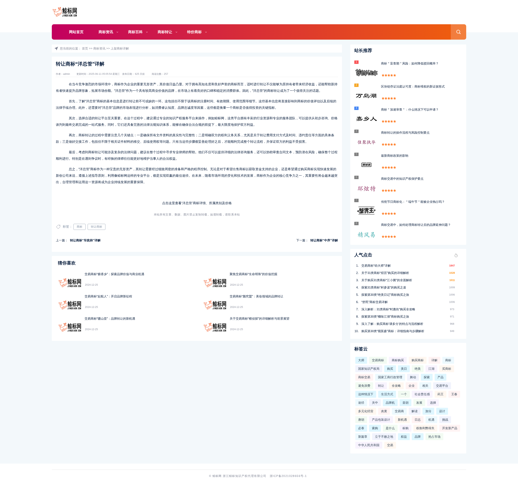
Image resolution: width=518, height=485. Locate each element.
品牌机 (390, 402)
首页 (85, 48)
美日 (404, 368)
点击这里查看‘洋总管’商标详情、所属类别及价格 (197, 203)
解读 (415, 411)
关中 (375, 402)
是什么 (390, 428)
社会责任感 (422, 394)
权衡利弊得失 (425, 428)
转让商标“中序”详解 (324, 240)
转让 (381, 385)
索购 (375, 428)
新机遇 (402, 419)
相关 (425, 385)
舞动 (413, 377)
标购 (405, 428)
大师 (361, 360)
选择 (433, 402)
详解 (434, 360)
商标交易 (364, 377)
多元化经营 (365, 411)
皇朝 (405, 402)
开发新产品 (449, 428)
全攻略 (396, 385)
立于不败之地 (384, 436)
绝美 (418, 368)
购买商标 (418, 360)
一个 (404, 394)
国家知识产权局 (368, 368)
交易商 (399, 411)
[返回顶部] (505, 431)
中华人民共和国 (368, 445)
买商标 (446, 368)
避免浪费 (364, 385)
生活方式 (387, 394)
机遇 (431, 419)
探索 (427, 377)
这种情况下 (365, 394)
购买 (390, 368)
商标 (79, 226)
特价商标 (194, 32)
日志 (418, 419)
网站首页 (76, 32)
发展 (419, 402)
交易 (390, 445)
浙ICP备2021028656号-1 (288, 476)
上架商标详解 (120, 48)
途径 (361, 402)
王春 (454, 394)
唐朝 (361, 419)
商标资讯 (106, 32)
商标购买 (398, 360)
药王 (440, 394)
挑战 (445, 419)
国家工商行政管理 (390, 377)
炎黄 (384, 411)
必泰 (361, 428)
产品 (440, 377)
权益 (404, 436)
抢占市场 (434, 436)
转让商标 (96, 226)
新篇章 (362, 436)
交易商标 (378, 360)
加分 (428, 411)
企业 (412, 385)
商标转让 (165, 32)
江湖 (431, 368)
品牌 (418, 436)
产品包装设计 (381, 419)
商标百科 (135, 32)
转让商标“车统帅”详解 (85, 240)
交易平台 (442, 385)
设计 (442, 411)
